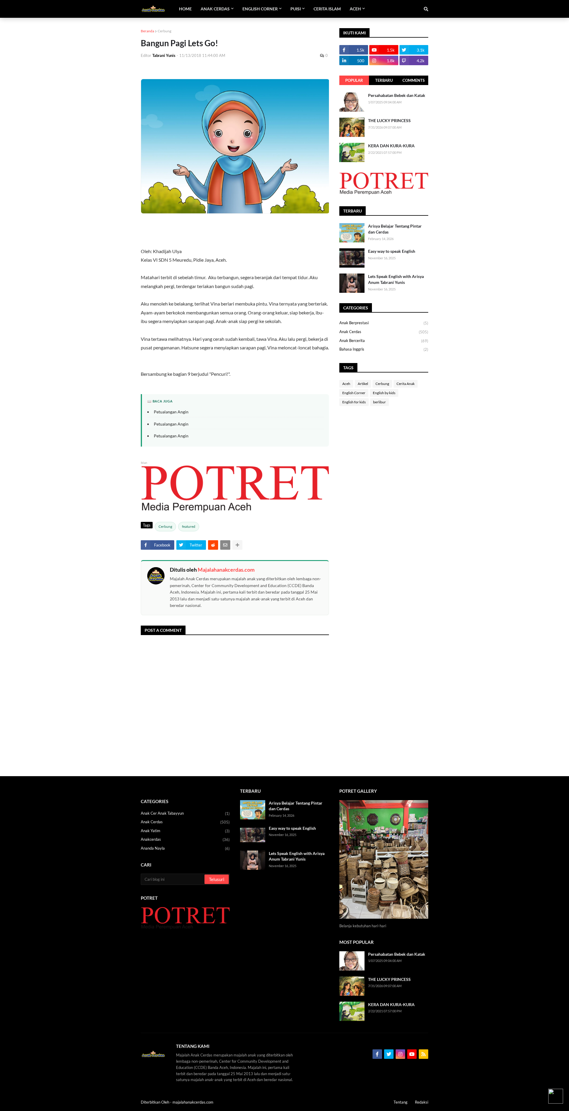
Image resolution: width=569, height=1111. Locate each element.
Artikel (363, 383)
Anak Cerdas (383, 331)
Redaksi (421, 1102)
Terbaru (384, 80)
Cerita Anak (406, 383)
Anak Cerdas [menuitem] (215, 8)
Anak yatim (185, 830)
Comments (413, 80)
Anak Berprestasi (383, 322)
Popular (354, 80)
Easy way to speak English (391, 251)
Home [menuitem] (185, 8)
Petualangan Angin (171, 411)
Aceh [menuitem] (355, 8)
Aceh (346, 383)
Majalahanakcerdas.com (226, 569)
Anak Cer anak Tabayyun (185, 813)
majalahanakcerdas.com (192, 1102)
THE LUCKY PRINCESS (389, 120)
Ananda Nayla (185, 848)
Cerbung (164, 31)
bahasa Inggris (383, 349)
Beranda (147, 31)
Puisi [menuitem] (295, 8)
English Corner (353, 393)
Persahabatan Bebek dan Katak (396, 95)
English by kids (384, 393)
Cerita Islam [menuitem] (327, 8)
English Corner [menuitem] (260, 8)
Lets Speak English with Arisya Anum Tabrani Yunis (396, 279)
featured (188, 526)
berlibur (379, 402)
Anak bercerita (383, 340)
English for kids (354, 402)
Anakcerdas (185, 839)
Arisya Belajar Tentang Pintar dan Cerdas (395, 228)
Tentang (400, 1102)
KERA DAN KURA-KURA (391, 145)
